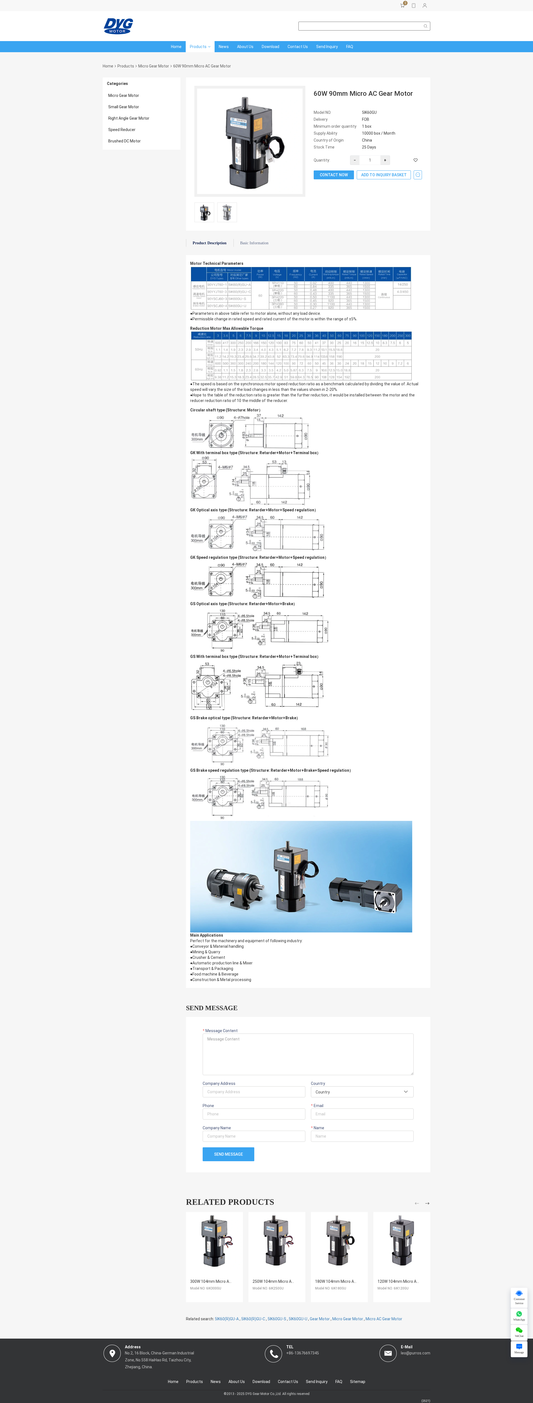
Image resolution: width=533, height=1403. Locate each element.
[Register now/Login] (424, 5)
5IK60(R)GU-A (227, 1319)
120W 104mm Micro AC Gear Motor (409, 1281)
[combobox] (362, 1091)
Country (318, 1083)
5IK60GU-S (277, 1319)
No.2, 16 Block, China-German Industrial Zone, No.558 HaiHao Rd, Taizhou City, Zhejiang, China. (159, 1360)
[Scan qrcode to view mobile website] (413, 5)
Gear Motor (320, 1319)
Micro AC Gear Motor (384, 1319)
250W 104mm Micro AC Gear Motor (284, 1281)
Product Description (210, 243)
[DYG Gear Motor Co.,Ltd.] (118, 26)
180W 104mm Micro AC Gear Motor (346, 1281)
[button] (417, 1204)
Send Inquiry (327, 46)
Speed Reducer (121, 129)
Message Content (221, 1031)
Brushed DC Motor (124, 141)
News (224, 46)
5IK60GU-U (298, 1319)
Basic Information (254, 243)
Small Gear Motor (123, 107)
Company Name (217, 1128)
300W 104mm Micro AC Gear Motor (221, 1281)
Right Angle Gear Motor (128, 118)
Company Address (219, 1083)
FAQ (349, 46)
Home (176, 46)
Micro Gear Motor (153, 66)
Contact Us (298, 46)
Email (318, 1105)
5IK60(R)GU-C (253, 1319)
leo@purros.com (415, 1353)
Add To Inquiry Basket (384, 175)
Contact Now (334, 175)
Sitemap (357, 1381)
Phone (208, 1105)
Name (318, 1128)
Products (198, 46)
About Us (245, 46)
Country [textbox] (323, 1092)
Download (270, 46)
